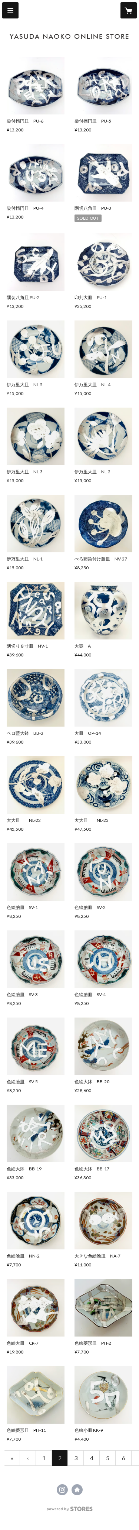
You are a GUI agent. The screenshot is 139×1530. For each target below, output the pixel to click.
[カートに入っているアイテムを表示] (128, 10)
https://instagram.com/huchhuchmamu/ (62, 1489)
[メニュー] (10, 10)
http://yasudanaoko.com (77, 1489)
